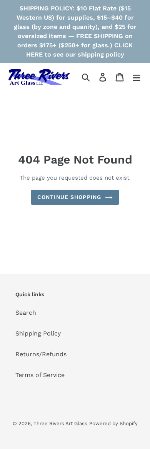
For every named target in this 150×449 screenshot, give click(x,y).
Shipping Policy (38, 333)
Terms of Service (40, 375)
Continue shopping (69, 197)
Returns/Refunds (41, 354)
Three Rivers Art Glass (60, 423)
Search (25, 312)
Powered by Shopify (113, 423)
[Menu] (136, 77)
